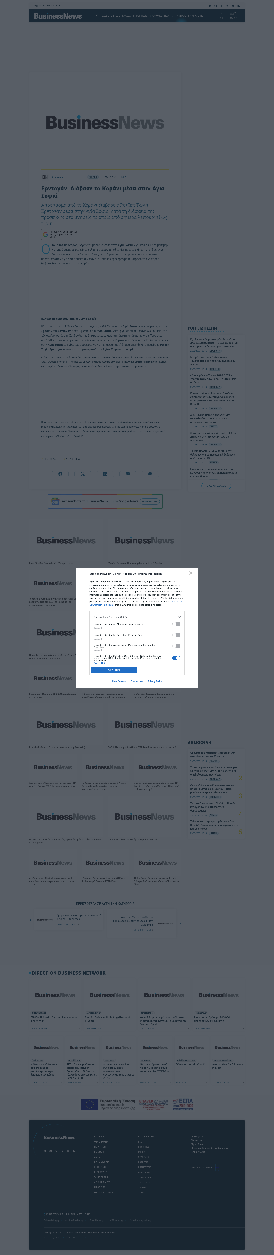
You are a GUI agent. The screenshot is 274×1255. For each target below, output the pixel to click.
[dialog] (137, 627)
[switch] (176, 624)
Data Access (137, 681)
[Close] (192, 574)
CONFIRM (114, 670)
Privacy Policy (155, 681)
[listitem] (137, 617)
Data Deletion (119, 681)
